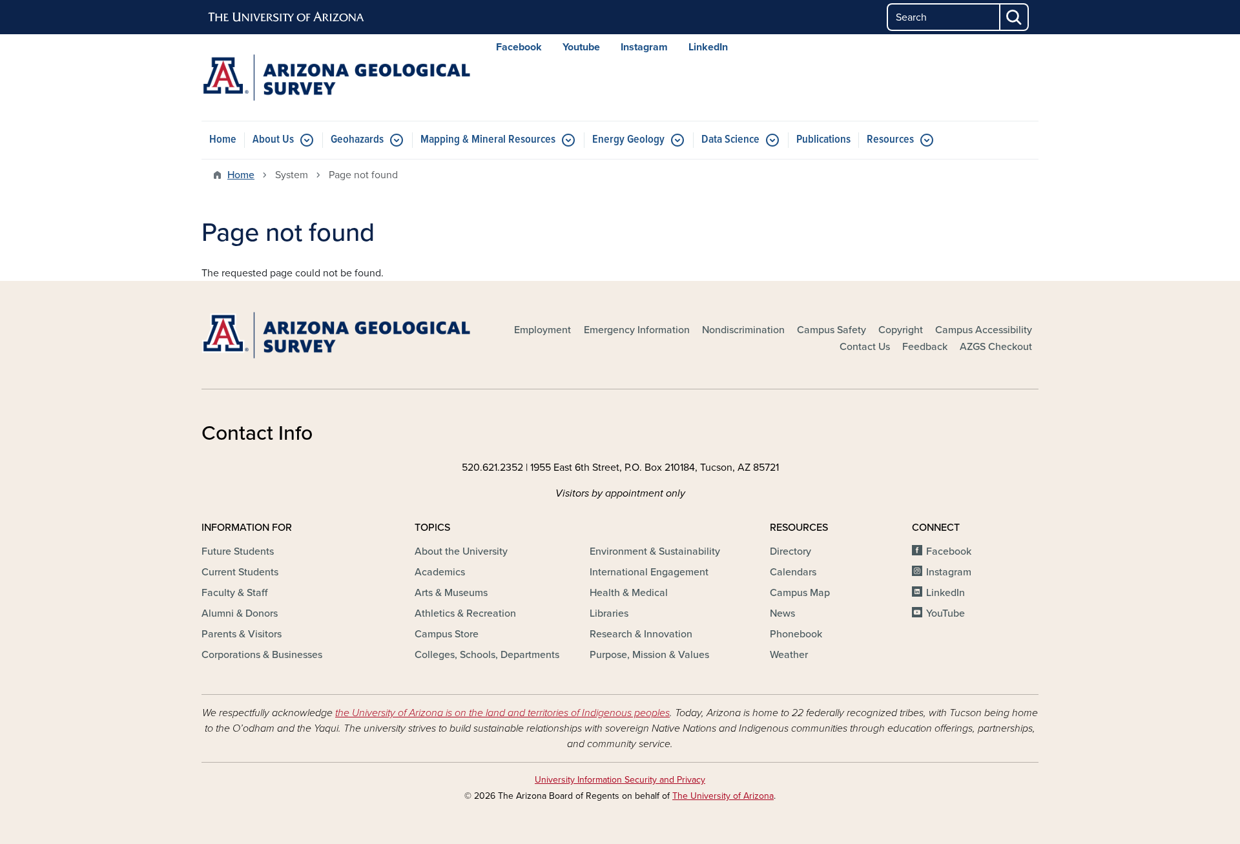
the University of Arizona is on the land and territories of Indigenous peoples (502, 712)
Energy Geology (628, 139)
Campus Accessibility (983, 330)
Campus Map (800, 592)
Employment (542, 330)
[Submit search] (1014, 17)
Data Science (730, 139)
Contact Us (865, 346)
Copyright (900, 330)
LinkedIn (708, 47)
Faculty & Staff (234, 592)
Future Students (238, 551)
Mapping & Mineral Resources (487, 139)
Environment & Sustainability (655, 551)
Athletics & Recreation (465, 613)
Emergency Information (637, 330)
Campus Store (447, 634)
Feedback (924, 346)
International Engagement (649, 572)
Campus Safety (831, 330)
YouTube (945, 613)
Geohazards (357, 139)
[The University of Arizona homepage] (287, 17)
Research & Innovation (641, 634)
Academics (440, 572)
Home (222, 139)
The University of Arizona (723, 795)
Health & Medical (629, 592)
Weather (789, 654)
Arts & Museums (451, 592)
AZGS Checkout (996, 346)
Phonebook (796, 634)
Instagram (644, 47)
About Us (273, 139)
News (782, 613)
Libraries (609, 613)
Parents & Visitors (242, 634)
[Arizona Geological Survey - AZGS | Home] (336, 77)
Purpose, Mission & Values (649, 654)
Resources (890, 139)
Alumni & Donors (240, 613)
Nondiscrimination (743, 330)
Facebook (519, 47)
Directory (790, 551)
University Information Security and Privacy (620, 779)
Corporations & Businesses (262, 654)
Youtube (581, 47)
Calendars (793, 572)
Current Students (240, 572)
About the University (461, 551)
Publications (823, 139)
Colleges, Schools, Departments (487, 654)
